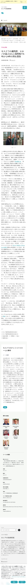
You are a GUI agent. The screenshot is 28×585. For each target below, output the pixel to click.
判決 (4, 316)
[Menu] (25, 7)
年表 (5, 407)
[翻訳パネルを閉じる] (25, 2)
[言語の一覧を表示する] (21, 1)
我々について (4, 561)
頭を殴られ (18, 161)
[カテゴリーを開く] (19, 530)
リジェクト (22, 582)
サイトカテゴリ (6, 530)
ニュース (5, 20)
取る (14, 582)
